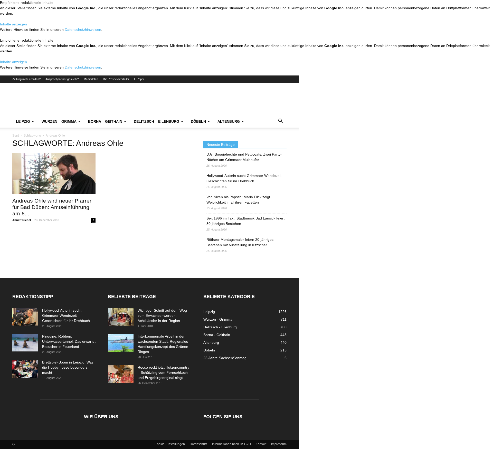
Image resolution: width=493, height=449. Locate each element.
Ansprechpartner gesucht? (62, 79)
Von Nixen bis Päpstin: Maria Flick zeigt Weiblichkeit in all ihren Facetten (238, 199)
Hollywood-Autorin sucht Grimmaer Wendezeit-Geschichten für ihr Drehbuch (244, 178)
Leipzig (23, 121)
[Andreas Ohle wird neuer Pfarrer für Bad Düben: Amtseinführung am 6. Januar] (54, 173)
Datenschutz (198, 444)
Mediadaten (91, 79)
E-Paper (139, 79)
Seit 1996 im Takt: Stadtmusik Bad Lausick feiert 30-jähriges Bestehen (245, 221)
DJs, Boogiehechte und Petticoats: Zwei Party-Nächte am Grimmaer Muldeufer (244, 157)
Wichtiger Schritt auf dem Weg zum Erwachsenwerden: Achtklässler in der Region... (162, 315)
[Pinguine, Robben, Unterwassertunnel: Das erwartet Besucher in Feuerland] (25, 342)
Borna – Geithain (105, 121)
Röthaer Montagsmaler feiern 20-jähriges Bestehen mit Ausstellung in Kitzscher (239, 242)
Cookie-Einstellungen (170, 444)
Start (15, 135)
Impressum (279, 444)
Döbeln (198, 121)
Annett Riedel (21, 220)
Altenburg (228, 121)
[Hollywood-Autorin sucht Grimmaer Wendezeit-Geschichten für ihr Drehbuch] (25, 317)
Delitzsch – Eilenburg (156, 121)
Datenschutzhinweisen (83, 29)
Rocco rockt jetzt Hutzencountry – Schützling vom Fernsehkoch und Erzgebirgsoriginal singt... (163, 372)
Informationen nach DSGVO (231, 444)
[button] (280, 122)
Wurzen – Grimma (59, 121)
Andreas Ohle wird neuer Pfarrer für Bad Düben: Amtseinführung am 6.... (51, 207)
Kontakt (261, 444)
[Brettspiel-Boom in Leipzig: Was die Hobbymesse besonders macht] (25, 369)
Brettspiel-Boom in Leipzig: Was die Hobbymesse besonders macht (67, 367)
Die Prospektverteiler (116, 79)
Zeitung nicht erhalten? (26, 79)
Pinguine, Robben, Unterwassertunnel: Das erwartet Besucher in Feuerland (69, 341)
